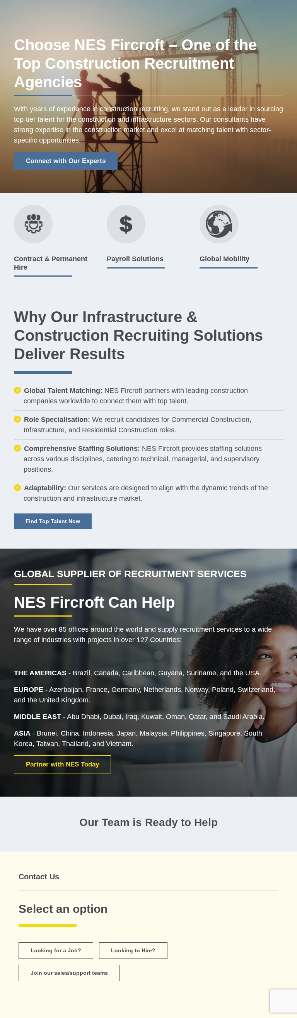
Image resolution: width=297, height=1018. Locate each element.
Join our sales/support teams (69, 973)
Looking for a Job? (56, 950)
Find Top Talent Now (53, 521)
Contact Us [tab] (39, 876)
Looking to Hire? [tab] (133, 950)
